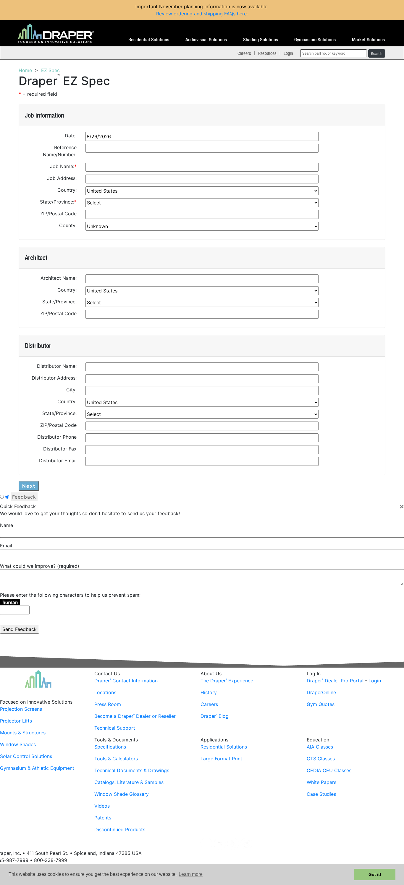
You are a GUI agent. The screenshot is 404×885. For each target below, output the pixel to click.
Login (288, 53)
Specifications (110, 747)
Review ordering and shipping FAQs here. (202, 14)
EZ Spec (50, 70)
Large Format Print (221, 759)
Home (25, 70)
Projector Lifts (16, 721)
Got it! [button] (375, 874)
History (209, 692)
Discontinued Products (119, 829)
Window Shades (18, 744)
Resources (267, 53)
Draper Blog (215, 716)
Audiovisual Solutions (206, 40)
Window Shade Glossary (121, 794)
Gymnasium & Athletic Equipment (37, 768)
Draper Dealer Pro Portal (335, 681)
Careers (244, 53)
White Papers (321, 782)
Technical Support (114, 728)
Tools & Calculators (116, 759)
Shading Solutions (260, 40)
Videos (102, 806)
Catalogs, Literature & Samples (129, 782)
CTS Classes (321, 759)
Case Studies (321, 794)
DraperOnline (321, 692)
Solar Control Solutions (26, 756)
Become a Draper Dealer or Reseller (135, 716)
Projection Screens (21, 709)
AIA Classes (320, 747)
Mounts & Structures (23, 733)
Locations (105, 692)
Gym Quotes (320, 704)
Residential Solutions (148, 40)
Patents (102, 818)
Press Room (107, 704)
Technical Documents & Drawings (131, 770)
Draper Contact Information (126, 681)
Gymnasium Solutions (315, 40)
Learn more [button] (191, 874)
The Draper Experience (227, 681)
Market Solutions (368, 40)
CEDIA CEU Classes (329, 770)
